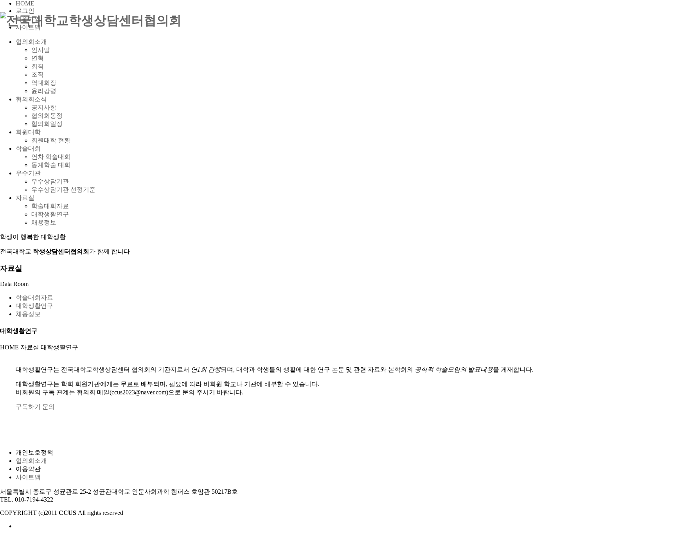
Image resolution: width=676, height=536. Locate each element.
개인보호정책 (34, 452)
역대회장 (43, 82)
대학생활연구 (50, 214)
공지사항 (43, 107)
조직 (37, 74)
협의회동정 (47, 115)
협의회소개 (31, 41)
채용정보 (43, 222)
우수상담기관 (50, 181)
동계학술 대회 (50, 165)
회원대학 (28, 132)
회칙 (37, 66)
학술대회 (28, 148)
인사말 (40, 50)
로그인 (25, 10)
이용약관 (28, 469)
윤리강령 (43, 91)
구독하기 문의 (35, 406)
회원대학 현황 (50, 140)
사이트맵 (28, 477)
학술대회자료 (50, 206)
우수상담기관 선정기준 (63, 189)
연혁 (37, 58)
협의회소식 (31, 99)
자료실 (25, 197)
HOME (25, 3)
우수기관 (28, 173)
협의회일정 (47, 124)
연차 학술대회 (50, 156)
